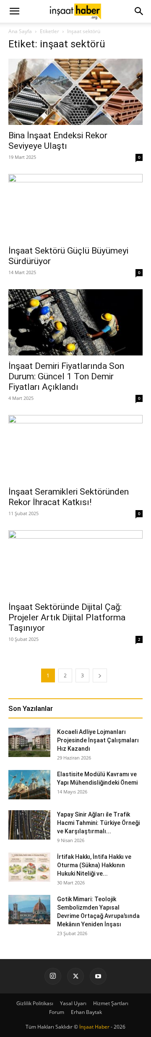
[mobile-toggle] (14, 11)
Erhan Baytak (86, 1012)
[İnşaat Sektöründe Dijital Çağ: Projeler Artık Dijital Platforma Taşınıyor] (75, 563)
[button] (139, 11)
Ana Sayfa (20, 31)
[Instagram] (52, 976)
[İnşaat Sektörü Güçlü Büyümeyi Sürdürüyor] (75, 207)
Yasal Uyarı (73, 1003)
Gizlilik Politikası (34, 1003)
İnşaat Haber (94, 1026)
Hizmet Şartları (110, 1003)
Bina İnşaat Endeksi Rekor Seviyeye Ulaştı (57, 140)
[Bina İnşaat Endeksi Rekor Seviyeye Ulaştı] (75, 92)
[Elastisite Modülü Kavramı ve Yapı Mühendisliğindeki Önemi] (29, 784)
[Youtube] (98, 976)
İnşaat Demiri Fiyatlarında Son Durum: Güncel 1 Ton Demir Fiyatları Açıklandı (66, 376)
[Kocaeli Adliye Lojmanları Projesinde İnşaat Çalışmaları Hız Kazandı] (29, 742)
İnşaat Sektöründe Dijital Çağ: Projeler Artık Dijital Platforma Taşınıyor (66, 617)
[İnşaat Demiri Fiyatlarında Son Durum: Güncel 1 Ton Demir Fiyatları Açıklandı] (75, 322)
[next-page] (100, 675)
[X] (75, 976)
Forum (56, 1012)
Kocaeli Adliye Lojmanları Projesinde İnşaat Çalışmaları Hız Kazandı (98, 740)
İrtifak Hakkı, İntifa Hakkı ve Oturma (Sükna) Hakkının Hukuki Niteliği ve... (94, 865)
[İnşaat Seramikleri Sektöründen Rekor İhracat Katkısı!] (75, 448)
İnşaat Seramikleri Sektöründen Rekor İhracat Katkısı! (68, 497)
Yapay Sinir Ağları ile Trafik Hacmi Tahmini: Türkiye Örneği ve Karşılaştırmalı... (98, 823)
